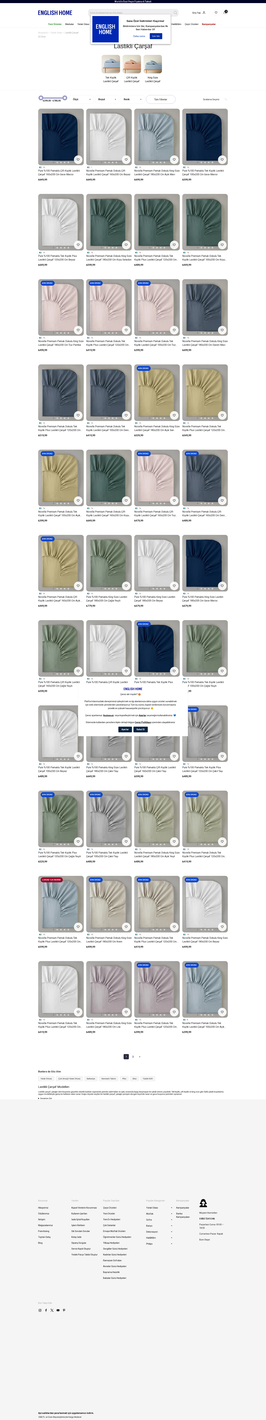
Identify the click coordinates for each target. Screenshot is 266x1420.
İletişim (41, 1219)
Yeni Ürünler (109, 1213)
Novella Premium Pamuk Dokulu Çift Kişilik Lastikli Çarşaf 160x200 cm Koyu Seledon (107, 513)
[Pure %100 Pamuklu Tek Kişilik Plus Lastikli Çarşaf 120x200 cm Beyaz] (61, 222)
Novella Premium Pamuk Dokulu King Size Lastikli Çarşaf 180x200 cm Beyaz (205, 939)
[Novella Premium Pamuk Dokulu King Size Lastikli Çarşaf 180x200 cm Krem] (109, 904)
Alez (135, 1078)
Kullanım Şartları (79, 1213)
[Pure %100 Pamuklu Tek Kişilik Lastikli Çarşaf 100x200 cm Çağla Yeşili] (205, 648)
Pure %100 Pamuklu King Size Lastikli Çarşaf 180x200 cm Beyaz (154, 598)
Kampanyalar (182, 1208)
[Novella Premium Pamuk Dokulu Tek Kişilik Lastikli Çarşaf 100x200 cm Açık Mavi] (205, 989)
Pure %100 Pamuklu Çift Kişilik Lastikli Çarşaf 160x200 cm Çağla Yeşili (59, 684)
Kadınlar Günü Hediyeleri (115, 1254)
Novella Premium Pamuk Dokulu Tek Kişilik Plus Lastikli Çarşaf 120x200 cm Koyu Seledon (155, 258)
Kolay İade (76, 1237)
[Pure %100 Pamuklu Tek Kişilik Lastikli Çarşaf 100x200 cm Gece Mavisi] (205, 137)
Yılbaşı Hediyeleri (111, 1243)
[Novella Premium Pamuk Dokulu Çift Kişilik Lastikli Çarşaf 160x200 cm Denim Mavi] (205, 478)
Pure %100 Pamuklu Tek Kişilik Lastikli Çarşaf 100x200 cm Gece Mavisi (203, 172)
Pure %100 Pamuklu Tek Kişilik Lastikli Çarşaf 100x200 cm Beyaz (59, 769)
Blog (40, 1243)
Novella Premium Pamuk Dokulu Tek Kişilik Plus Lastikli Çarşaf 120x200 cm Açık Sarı (203, 428)
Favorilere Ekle (78, 159)
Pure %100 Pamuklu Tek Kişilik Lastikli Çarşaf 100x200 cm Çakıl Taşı (107, 854)
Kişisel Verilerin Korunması (84, 1208)
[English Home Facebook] (46, 1310)
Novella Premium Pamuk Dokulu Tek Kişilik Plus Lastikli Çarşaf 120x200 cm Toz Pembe (107, 343)
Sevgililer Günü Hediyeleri (115, 1249)
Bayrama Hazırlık (111, 1272)
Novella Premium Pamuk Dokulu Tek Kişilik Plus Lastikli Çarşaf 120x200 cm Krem (155, 940)
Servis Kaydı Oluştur (81, 1249)
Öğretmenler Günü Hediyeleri (117, 1237)
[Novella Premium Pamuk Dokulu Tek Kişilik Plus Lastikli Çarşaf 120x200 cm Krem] (157, 904)
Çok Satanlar (109, 1225)
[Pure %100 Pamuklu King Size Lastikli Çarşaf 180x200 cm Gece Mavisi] (205, 563)
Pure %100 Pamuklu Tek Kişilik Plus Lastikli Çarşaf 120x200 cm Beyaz (57, 257)
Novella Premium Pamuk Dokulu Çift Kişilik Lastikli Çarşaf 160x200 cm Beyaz (108, 172)
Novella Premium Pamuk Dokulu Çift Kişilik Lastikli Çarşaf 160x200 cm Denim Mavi (204, 513)
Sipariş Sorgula (78, 1243)
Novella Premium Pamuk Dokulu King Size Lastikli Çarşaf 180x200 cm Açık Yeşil (157, 854)
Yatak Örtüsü (46, 1078)
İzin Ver (156, 36)
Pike (124, 1078)
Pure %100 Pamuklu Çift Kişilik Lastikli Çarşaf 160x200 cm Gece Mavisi (59, 172)
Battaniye (91, 1078)
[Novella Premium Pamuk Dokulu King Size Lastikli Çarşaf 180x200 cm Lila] (109, 989)
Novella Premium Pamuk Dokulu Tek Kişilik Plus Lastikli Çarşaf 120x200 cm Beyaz (59, 1025)
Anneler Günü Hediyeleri (114, 1266)
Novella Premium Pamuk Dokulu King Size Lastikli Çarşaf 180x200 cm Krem (109, 939)
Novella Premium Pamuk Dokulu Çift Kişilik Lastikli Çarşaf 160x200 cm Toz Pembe (155, 513)
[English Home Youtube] (58, 1310)
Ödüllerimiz (43, 1213)
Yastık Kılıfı (148, 1078)
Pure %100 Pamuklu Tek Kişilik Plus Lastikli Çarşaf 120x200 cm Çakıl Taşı (202, 769)
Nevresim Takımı (108, 1078)
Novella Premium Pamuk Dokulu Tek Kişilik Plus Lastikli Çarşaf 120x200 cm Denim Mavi (59, 428)
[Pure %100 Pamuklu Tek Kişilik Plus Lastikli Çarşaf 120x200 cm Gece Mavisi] (157, 648)
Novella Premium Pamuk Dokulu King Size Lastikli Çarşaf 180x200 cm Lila (109, 1025)
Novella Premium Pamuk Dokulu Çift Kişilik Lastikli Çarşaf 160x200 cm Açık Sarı (59, 599)
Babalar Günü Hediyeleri (114, 1278)
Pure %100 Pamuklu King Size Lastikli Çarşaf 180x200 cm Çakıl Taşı (106, 769)
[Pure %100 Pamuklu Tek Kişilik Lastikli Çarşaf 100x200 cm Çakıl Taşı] (109, 819)
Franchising (43, 1231)
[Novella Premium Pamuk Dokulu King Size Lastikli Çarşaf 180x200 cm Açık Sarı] (157, 392)
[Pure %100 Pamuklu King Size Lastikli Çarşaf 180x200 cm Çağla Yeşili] (109, 563)
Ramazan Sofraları (112, 1260)
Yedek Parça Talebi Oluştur (84, 1254)
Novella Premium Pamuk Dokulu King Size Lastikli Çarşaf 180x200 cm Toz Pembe (61, 343)
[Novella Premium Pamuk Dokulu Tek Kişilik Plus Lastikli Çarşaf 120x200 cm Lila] (157, 989)
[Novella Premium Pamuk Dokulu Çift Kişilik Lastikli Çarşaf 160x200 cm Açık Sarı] (61, 563)
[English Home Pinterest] (64, 1310)
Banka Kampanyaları (183, 1215)
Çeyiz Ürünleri (110, 1208)
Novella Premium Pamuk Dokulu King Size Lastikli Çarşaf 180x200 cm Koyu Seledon (109, 257)
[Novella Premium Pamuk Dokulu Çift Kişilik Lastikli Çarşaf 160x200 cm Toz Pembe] (157, 478)
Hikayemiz (43, 1208)
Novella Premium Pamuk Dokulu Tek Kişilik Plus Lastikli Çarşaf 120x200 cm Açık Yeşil (203, 854)
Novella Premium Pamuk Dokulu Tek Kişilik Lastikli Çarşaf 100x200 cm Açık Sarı (59, 513)
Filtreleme (160, 99)
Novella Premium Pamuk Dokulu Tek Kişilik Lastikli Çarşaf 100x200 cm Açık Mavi (203, 1025)
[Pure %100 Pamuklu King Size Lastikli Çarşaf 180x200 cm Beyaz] (157, 563)
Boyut (101, 99)
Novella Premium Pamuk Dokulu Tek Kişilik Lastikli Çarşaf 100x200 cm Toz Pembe (155, 343)
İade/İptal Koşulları (80, 1219)
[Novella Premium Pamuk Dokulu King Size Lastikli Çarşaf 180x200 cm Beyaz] (205, 904)
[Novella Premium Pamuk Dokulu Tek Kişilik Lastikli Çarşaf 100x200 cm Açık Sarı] (61, 478)
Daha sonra (139, 36)
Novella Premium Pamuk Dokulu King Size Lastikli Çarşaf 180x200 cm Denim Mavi (205, 343)
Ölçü (75, 99)
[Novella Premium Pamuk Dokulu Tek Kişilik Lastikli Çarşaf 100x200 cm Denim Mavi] (109, 392)
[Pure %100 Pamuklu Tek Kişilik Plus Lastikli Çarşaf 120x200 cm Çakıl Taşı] (205, 733)
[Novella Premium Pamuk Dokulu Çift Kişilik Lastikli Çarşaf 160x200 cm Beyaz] (109, 137)
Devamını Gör (46, 1098)
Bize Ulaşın (204, 1239)
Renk (127, 99)
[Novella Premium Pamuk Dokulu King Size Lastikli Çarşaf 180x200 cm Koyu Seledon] (109, 222)
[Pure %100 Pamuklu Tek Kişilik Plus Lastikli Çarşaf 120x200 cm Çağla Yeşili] (61, 819)
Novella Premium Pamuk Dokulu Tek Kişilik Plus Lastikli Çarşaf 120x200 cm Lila (155, 1025)
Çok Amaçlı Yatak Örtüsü (69, 1078)
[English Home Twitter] (52, 1310)
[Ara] (175, 12)
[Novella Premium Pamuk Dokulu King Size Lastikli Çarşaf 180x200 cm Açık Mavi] (157, 137)
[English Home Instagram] (40, 1310)
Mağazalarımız (45, 1225)
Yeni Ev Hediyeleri (111, 1219)
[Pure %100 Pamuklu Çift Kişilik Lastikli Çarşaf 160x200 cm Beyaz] (109, 648)
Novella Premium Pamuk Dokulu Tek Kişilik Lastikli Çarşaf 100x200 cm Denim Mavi (108, 428)
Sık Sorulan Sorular (80, 1231)
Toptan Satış (44, 1237)
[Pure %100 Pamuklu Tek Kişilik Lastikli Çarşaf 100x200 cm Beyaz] (61, 733)
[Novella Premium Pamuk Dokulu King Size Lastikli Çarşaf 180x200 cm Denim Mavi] (205, 307)
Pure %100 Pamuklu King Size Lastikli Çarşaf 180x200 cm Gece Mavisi (202, 598)
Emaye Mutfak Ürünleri (114, 1231)
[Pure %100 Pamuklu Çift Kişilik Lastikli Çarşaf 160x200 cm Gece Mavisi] (61, 137)
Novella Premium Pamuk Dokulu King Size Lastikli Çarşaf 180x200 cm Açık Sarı (157, 428)
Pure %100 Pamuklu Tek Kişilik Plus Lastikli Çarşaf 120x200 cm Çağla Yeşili (59, 854)
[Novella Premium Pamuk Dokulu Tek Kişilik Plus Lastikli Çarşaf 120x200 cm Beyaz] (61, 989)
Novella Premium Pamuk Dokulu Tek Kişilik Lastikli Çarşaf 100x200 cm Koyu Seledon (203, 258)
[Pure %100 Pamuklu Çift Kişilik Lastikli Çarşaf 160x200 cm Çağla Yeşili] (61, 648)
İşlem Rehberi (78, 1225)
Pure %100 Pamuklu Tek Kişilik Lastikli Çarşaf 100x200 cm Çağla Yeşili (203, 684)
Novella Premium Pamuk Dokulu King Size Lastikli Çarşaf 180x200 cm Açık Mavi (157, 172)
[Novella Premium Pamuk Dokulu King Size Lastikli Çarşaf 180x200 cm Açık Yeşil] (157, 819)
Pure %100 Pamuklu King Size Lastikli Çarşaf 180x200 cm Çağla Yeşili (106, 598)
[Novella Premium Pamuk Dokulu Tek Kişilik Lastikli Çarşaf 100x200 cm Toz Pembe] (157, 307)
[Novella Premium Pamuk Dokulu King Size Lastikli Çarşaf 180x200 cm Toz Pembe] (61, 307)
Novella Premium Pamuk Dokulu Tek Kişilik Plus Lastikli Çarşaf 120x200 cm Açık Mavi (59, 940)
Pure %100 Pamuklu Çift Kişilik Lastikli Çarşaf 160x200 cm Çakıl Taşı (155, 769)
